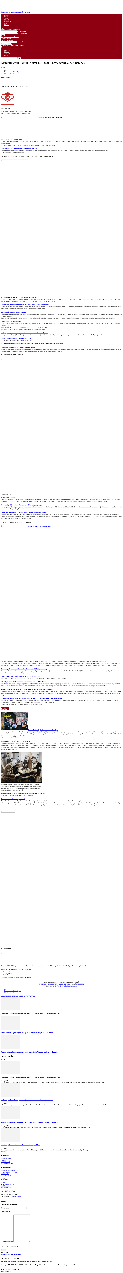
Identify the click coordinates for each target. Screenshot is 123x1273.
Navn (5, 1208)
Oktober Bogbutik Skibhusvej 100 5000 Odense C (6, 1160)
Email (5, 1211)
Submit (3, 1249)
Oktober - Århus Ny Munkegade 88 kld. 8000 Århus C (7, 1184)
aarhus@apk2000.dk (7, 1187)
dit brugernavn (21, 31)
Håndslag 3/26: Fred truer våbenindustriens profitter (20, 1145)
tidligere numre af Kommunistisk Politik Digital (17, 977)
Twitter (6, 18)
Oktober (6, 25)
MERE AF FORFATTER (27, 996)
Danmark (7, 50)
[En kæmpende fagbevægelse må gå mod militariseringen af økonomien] (10, 1029)
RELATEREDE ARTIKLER (10, 996)
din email (20, 42)
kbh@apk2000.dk (6, 1175)
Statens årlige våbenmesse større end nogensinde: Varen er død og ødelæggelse (29, 1052)
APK (5, 23)
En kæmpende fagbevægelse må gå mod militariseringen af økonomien (27, 1033)
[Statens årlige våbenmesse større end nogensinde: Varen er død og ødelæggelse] (10, 1048)
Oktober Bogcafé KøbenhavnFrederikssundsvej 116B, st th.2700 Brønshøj (9, 1172)
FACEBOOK (80, 984)
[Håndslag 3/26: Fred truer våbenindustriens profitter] (10, 1141)
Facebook (7, 17)
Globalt (6, 52)
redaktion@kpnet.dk (15, 1196)
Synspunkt (7, 53)
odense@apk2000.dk (7, 1163)
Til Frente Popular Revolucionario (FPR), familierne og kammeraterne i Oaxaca (30, 1013)
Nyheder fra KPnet (9, 73)
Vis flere (3, 1151)
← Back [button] (3, 1201)
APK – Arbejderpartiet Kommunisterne (65, 986)
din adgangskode (22, 33)
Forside (6, 15)
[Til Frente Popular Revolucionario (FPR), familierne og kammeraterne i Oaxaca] (10, 1010)
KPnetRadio (7, 21)
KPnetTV (7, 20)
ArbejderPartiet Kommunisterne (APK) (13, 1254)
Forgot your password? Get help (10, 37)
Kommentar (7, 1241)
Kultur (6, 55)
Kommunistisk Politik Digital (12, 72)
